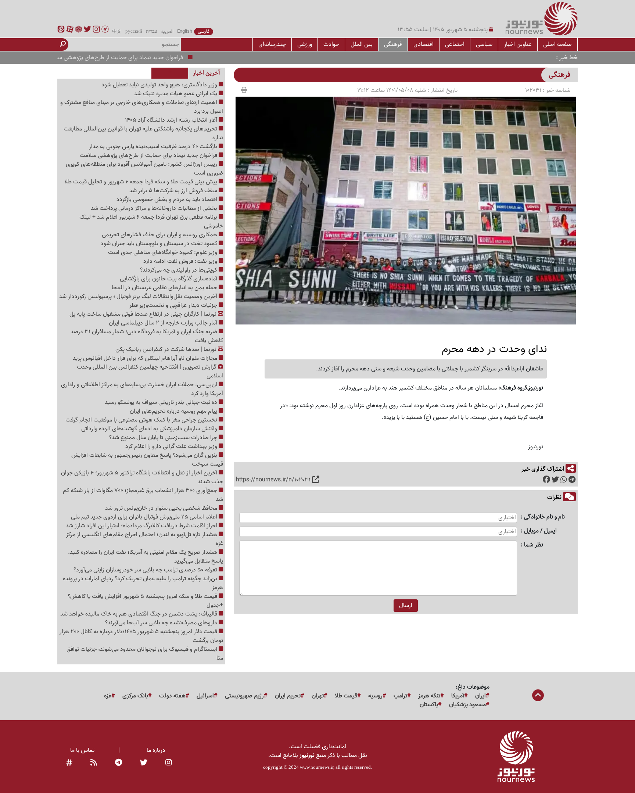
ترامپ (400, 696)
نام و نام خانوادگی (544, 517)
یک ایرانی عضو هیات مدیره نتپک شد (176, 93)
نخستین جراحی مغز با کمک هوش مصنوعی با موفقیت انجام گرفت (142, 420)
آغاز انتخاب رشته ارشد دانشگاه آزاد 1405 (172, 120)
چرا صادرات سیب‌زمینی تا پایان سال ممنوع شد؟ (164, 437)
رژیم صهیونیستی (244, 696)
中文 (117, 31)
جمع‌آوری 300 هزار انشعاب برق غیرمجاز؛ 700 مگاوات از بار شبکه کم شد (143, 495)
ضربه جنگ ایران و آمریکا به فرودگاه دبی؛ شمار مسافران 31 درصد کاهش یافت (147, 336)
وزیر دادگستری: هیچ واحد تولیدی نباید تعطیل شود (160, 85)
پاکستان (429, 704)
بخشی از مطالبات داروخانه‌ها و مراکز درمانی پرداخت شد (155, 208)
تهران (318, 696)
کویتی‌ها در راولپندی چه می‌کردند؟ (179, 270)
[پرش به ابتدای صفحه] (538, 696)
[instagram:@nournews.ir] (168, 762)
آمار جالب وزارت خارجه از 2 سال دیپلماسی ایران (164, 323)
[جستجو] (62, 44)
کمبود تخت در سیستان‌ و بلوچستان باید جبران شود (160, 243)
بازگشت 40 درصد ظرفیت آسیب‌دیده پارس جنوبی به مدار (154, 146)
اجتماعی (454, 44)
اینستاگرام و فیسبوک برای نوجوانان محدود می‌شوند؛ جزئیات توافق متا (145, 654)
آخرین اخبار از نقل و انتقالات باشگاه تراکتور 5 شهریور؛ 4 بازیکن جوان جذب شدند (142, 477)
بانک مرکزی (135, 696)
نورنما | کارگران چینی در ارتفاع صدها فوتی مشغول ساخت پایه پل (143, 314)
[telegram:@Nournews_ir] (118, 762)
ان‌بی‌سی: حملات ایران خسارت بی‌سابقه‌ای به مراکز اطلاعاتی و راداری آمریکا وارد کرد (142, 389)
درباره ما (156, 750)
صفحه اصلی (557, 44)
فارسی (203, 31)
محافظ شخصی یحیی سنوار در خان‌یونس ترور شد (162, 508)
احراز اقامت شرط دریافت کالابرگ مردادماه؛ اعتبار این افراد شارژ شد (142, 526)
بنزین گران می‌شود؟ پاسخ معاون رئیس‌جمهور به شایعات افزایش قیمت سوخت (147, 460)
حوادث (331, 44)
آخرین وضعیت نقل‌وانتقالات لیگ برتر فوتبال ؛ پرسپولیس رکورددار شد (139, 296)
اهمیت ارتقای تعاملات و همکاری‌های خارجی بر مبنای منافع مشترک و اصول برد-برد (141, 107)
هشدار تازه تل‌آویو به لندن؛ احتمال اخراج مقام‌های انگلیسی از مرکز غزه (144, 539)
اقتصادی (423, 44)
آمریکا (457, 696)
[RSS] (93, 762)
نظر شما (533, 545)
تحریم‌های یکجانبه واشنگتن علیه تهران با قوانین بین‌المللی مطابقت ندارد (143, 133)
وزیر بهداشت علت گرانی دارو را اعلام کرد (172, 446)
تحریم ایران (288, 696)
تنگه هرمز (429, 696)
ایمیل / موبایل (540, 531)
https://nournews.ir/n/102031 (273, 480)
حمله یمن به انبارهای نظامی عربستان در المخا (165, 288)
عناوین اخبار (518, 44)
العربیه (167, 31)
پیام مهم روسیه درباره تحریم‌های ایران (174, 411)
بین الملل (362, 44)
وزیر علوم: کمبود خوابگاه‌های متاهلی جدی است (163, 252)
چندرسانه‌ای (272, 44)
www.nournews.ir (316, 767)
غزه (107, 696)
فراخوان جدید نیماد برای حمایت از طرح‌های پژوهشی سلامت (133, 57)
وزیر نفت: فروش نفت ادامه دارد (181, 261)
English (184, 31)
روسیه (375, 696)
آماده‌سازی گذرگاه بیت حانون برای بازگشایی (169, 279)
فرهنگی (393, 44)
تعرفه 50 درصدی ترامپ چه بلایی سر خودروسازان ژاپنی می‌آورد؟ (146, 570)
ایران (480, 696)
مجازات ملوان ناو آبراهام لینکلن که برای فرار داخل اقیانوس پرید (146, 358)
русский (133, 31)
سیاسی (484, 44)
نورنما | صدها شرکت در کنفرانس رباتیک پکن (166, 349)
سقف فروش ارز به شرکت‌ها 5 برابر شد (174, 190)
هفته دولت (172, 696)
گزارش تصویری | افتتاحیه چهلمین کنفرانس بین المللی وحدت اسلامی (150, 371)
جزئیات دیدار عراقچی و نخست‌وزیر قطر (174, 305)
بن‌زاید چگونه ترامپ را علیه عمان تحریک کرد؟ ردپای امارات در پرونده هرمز (143, 583)
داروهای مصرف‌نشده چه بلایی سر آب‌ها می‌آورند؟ (162, 623)
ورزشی (304, 44)
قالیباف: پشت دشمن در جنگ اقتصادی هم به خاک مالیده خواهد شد (139, 614)
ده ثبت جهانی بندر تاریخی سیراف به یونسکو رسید (162, 402)
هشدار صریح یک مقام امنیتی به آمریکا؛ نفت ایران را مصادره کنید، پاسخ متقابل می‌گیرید (145, 557)
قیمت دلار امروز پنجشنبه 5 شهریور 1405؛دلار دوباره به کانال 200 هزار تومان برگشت (141, 636)
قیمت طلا (346, 696)
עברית (151, 31)
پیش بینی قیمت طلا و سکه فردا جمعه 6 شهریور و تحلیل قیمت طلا (141, 182)
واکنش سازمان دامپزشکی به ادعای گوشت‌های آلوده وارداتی (150, 429)
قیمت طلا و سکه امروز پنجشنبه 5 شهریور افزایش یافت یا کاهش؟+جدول (145, 601)
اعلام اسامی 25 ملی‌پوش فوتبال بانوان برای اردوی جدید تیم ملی (145, 517)
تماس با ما (82, 750)
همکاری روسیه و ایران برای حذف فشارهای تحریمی (160, 235)
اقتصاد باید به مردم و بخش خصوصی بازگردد (167, 199)
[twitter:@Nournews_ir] (143, 762)
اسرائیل (205, 696)
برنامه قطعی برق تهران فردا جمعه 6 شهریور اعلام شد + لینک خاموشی (151, 221)
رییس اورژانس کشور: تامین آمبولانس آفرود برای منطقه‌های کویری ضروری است (144, 168)
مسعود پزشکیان (467, 704)
